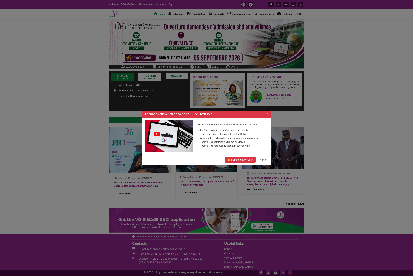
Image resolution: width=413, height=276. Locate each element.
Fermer (263, 159)
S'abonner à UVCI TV (240, 159)
